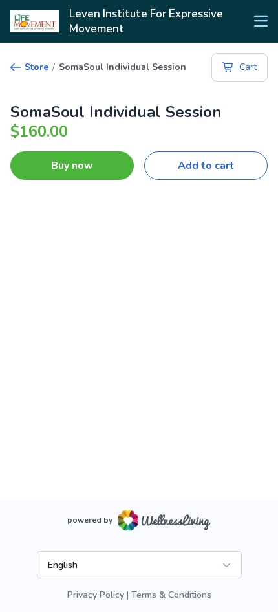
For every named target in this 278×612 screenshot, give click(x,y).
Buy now (72, 165)
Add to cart (206, 165)
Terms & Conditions (171, 595)
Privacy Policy (95, 595)
